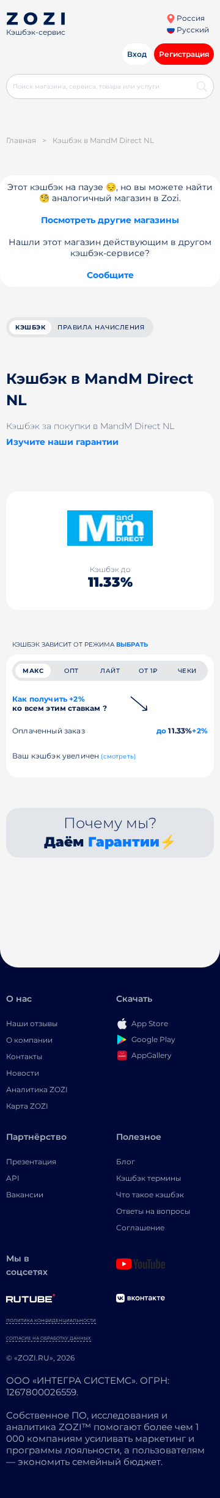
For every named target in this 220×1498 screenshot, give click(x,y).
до (161, 730)
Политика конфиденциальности (51, 1320)
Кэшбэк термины (148, 1178)
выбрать (132, 644)
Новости (22, 1073)
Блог (125, 1161)
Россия (190, 18)
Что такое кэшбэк (150, 1194)
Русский (192, 30)
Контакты (24, 1056)
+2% (200, 730)
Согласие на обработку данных (48, 1338)
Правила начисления (100, 327)
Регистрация (184, 54)
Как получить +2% (59, 703)
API (13, 1178)
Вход (137, 54)
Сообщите (110, 275)
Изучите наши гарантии (62, 441)
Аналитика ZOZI (37, 1089)
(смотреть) (118, 756)
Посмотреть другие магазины (110, 220)
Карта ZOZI (27, 1106)
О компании (29, 1040)
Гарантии (124, 842)
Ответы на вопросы (153, 1211)
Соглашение (140, 1227)
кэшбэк (30, 327)
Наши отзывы (31, 1023)
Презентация (31, 1161)
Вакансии (24, 1194)
